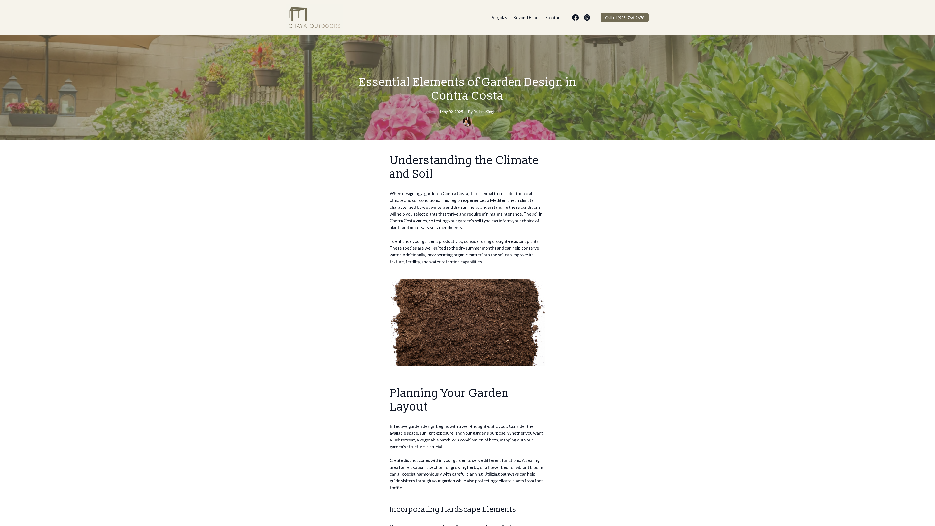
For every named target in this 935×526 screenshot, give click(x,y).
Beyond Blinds (526, 17)
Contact (554, 17)
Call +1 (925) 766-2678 (624, 17)
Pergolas (498, 17)
